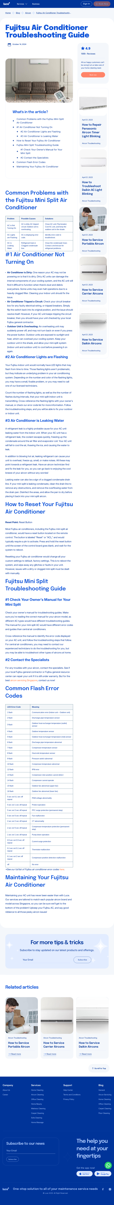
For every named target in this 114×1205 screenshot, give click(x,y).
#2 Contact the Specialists (34, 157)
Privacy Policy (68, 1099)
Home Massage (37, 1122)
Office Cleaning (37, 1099)
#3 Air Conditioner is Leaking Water (39, 136)
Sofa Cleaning (36, 1118)
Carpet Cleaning (37, 1113)
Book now (93, 75)
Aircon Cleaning (37, 1094)
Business (36, 4)
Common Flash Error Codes (31, 162)
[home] (7, 3)
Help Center (68, 1090)
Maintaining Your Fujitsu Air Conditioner (37, 166)
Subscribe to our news (25, 1144)
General (102, 1090)
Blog (18, 13)
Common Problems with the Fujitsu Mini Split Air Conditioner (40, 121)
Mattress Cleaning (38, 1108)
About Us (6, 1090)
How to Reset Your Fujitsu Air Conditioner (38, 140)
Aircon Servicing (105, 1094)
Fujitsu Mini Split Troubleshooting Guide (38, 145)
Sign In (86, 4)
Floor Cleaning (104, 1113)
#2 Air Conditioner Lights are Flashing (40, 131)
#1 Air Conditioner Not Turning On (34, 127)
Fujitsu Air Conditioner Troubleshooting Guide (53, 13)
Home (8, 13)
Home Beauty (36, 1104)
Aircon (28, 13)
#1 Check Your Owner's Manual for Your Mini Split (41, 151)
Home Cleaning (37, 1090)
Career (5, 1094)
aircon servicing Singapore (23, 680)
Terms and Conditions (71, 1094)
